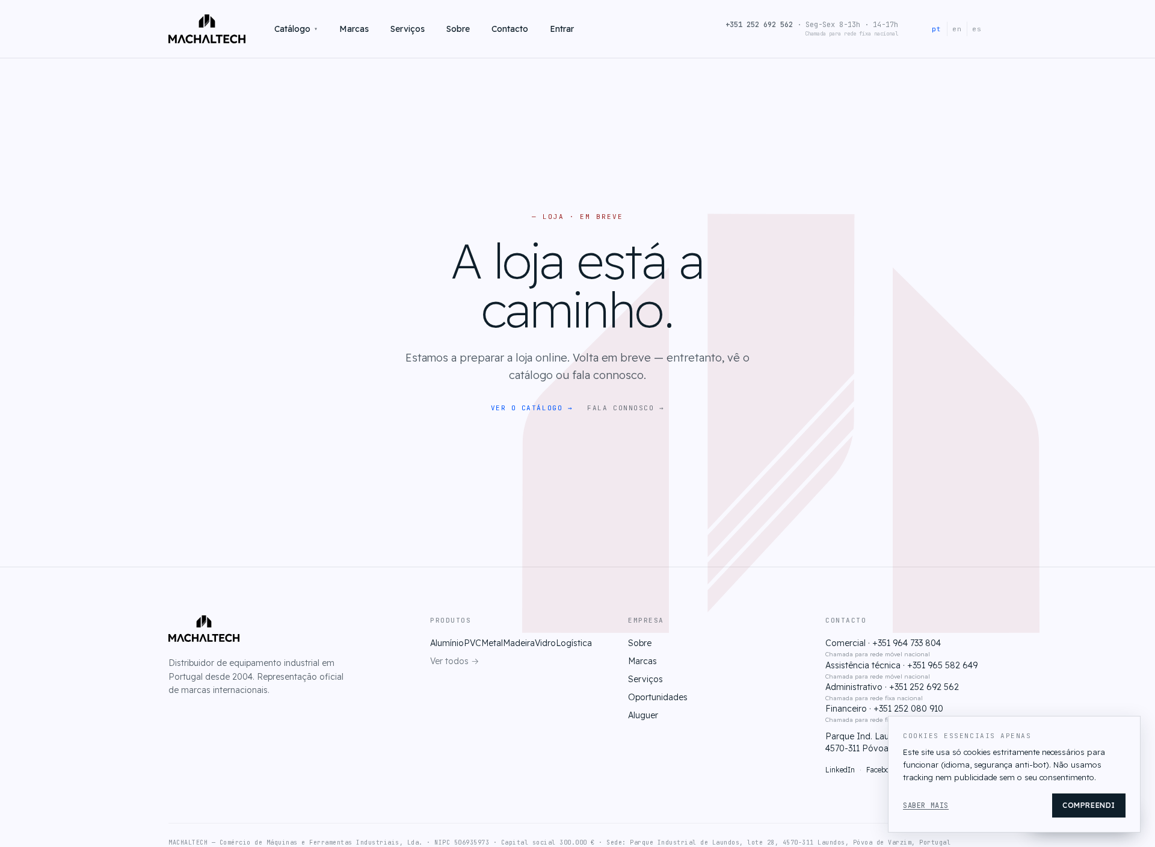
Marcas (354, 28)
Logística (574, 643)
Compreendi (1088, 805)
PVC (472, 643)
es (977, 29)
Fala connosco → (625, 408)
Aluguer (643, 715)
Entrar (562, 28)
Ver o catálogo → (532, 408)
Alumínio (447, 643)
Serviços (407, 28)
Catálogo (296, 28)
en (957, 29)
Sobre (458, 28)
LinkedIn (840, 769)
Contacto (509, 28)
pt (936, 29)
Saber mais (926, 805)
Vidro (545, 643)
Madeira (519, 643)
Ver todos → (454, 661)
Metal (492, 643)
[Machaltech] (206, 28)
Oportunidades (658, 697)
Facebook (882, 769)
